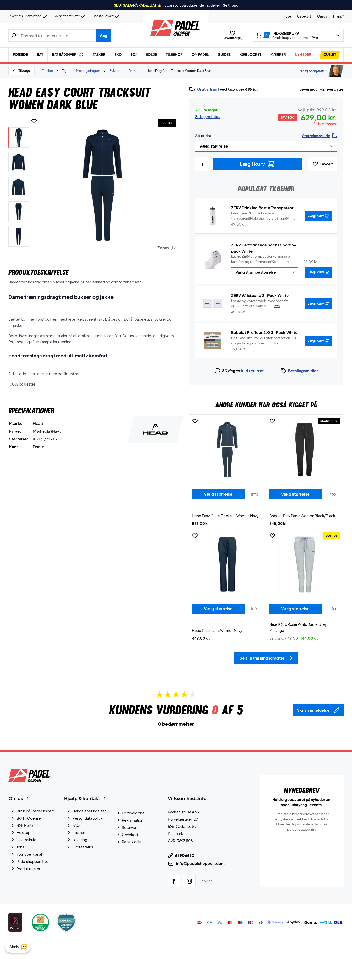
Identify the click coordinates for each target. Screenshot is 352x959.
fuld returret (252, 370)
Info (289, 262)
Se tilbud (230, 5)
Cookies (205, 881)
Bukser (114, 71)
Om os (322, 16)
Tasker (99, 55)
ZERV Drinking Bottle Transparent (262, 207)
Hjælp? (338, 16)
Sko (118, 55)
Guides (224, 55)
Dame (133, 71)
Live (288, 16)
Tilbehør (174, 55)
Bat (40, 55)
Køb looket (250, 55)
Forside (20, 55)
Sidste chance (325, 123)
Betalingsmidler (303, 370)
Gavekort (304, 16)
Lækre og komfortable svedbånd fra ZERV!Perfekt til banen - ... (259, 303)
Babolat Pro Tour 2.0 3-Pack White (264, 332)
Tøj (134, 55)
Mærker (278, 55)
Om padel (200, 55)
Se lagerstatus (207, 116)
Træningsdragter (88, 71)
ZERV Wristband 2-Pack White (260, 295)
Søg (103, 35)
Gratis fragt (208, 89)
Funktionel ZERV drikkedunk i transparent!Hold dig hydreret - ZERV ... (261, 216)
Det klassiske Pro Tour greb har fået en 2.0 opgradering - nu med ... (263, 340)
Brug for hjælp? (313, 71)
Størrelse (204, 135)
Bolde (151, 55)
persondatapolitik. (302, 829)
